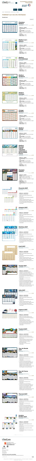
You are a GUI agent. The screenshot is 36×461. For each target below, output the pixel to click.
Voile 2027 (22, 290)
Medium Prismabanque (23, 58)
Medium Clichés (21, 128)
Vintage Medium (21, 111)
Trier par (31, 19)
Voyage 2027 (23, 265)
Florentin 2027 (23, 188)
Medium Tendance (22, 76)
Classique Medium (22, 23)
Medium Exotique (21, 93)
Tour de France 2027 (23, 372)
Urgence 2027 (23, 309)
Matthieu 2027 (23, 227)
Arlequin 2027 (23, 207)
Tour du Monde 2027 (23, 349)
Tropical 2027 (23, 329)
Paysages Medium (21, 170)
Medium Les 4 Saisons (23, 40)
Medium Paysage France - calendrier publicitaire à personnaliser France (23, 149)
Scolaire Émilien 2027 (23, 416)
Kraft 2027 (22, 246)
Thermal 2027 (23, 394)
